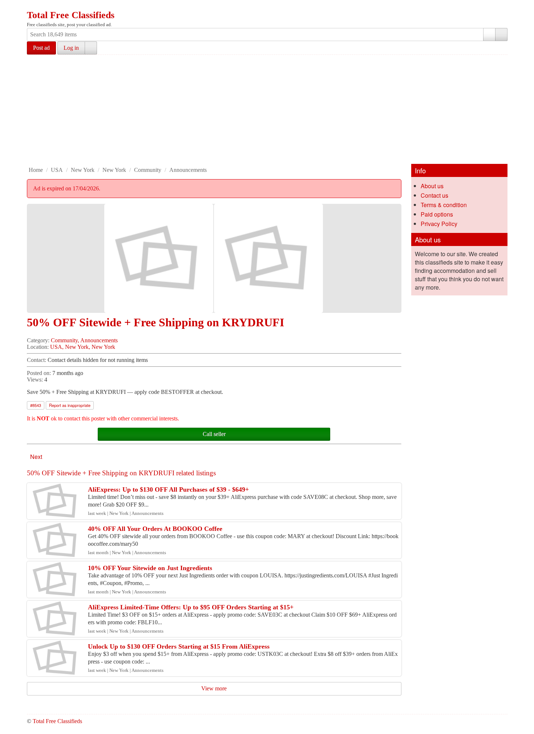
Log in (71, 48)
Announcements (188, 170)
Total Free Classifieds (70, 15)
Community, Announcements (84, 340)
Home (36, 170)
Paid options (437, 214)
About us (432, 186)
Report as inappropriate (69, 405)
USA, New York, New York (82, 347)
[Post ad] (47, 6)
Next (36, 456)
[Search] (501, 34)
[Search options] (489, 34)
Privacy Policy (439, 223)
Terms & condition (444, 205)
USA (57, 170)
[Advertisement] (267, 109)
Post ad (41, 48)
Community (147, 170)
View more (214, 688)
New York (82, 170)
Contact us (434, 195)
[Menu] (33, 6)
